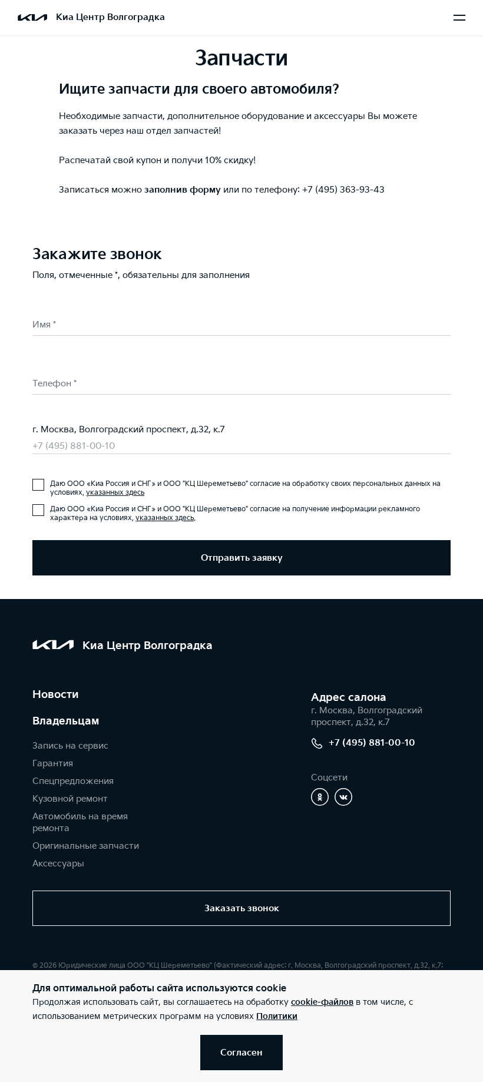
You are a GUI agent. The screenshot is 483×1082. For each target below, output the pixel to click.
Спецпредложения (73, 781)
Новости (55, 695)
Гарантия (52, 763)
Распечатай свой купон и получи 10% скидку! (157, 160)
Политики (276, 1016)
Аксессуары (58, 863)
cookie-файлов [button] (322, 1002)
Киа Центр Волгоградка (110, 17)
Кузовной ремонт (70, 799)
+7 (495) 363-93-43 (343, 190)
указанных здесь (115, 492)
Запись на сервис (70, 746)
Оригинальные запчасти (85, 846)
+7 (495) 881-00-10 (73, 446)
